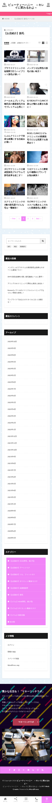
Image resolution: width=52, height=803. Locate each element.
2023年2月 (12, 375)
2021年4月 (12, 490)
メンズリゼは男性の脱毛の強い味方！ (37, 69)
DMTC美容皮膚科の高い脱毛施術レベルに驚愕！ (26, 277)
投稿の (12, 652)
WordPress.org (13, 665)
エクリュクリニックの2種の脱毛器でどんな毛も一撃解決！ (14, 204)
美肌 (15, 246)
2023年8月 (12, 355)
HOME (7, 18)
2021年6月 (12, 477)
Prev (13, 219)
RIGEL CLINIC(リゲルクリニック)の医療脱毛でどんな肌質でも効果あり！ (37, 138)
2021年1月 (12, 504)
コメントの (13, 658)
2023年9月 (12, 348)
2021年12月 (12, 436)
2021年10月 (12, 450)
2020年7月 (12, 524)
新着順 (6, 43)
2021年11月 (12, 443)
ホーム (5, 801)
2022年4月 (12, 409)
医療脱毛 (23, 246)
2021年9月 (12, 457)
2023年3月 (12, 369)
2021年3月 (12, 497)
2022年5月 (12, 402)
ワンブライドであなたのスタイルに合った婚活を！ (25, 300)
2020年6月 (12, 531)
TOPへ (47, 801)
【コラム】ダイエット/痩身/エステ (23, 608)
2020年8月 (12, 517)
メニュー (26, 801)
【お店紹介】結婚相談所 (19, 588)
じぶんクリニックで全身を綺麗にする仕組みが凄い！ (14, 138)
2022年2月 (12, 423)
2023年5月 (12, 362)
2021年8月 (12, 463)
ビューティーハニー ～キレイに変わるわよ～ (26, 6)
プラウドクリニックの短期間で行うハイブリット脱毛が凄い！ (14, 71)
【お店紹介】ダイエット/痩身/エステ (24, 581)
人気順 (13, 43)
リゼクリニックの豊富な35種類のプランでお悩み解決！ (37, 172)
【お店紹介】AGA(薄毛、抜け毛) (22, 561)
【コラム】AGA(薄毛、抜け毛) (21, 601)
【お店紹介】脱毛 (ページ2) (24, 19)
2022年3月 (12, 416)
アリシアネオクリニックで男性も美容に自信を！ (26, 283)
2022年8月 (12, 382)
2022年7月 (12, 389)
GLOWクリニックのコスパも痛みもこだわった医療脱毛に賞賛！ (37, 204)
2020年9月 (12, 511)
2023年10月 (12, 341)
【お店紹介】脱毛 (16, 595)
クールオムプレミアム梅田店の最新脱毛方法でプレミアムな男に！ (14, 103)
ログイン (11, 645)
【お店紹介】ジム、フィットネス (22, 574)
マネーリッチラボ (26, 722)
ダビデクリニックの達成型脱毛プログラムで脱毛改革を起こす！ (14, 172)
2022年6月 (12, 396)
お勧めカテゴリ (23, 43)
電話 (36, 801)
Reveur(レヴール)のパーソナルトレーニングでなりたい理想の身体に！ (26, 291)
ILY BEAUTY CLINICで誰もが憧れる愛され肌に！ (37, 103)
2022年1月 (12, 429)
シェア (16, 801)
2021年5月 (12, 484)
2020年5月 (12, 538)
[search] (43, 241)
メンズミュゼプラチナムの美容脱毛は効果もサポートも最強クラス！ (26, 268)
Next (38, 219)
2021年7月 (12, 470)
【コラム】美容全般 (17, 615)
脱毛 (9, 246)
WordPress (34, 789)
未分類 (12, 622)
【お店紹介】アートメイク (20, 568)
